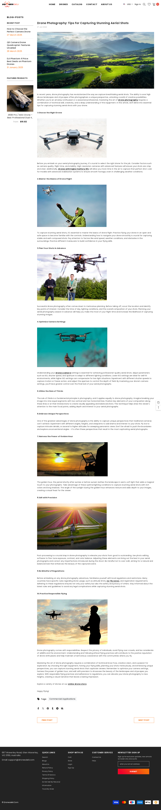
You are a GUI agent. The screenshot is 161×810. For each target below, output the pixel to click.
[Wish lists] (149, 4)
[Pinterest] (48, 708)
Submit (133, 771)
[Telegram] (57, 708)
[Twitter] (43, 708)
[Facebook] (38, 708)
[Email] (62, 708)
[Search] (144, 4)
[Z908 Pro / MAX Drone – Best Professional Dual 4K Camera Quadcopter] (20, 98)
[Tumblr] (52, 708)
